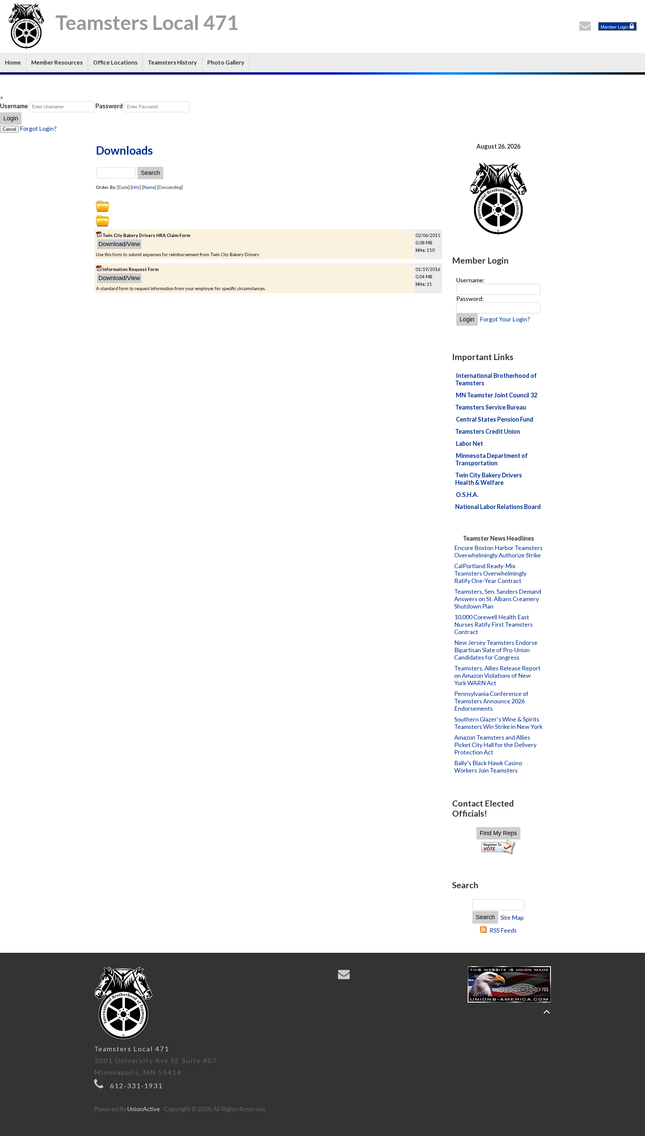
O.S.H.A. (467, 494)
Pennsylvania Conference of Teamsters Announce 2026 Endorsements (491, 701)
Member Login (615, 27)
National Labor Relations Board (498, 506)
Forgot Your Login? (505, 319)
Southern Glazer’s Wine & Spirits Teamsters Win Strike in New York (498, 722)
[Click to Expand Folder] (102, 206)
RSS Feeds (503, 930)
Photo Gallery (225, 62)
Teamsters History (172, 62)
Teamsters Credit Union (487, 431)
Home (13, 62)
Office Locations (115, 62)
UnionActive (143, 1108)
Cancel (9, 129)
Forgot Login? (38, 128)
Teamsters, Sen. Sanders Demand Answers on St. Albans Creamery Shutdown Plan (497, 599)
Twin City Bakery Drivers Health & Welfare (488, 478)
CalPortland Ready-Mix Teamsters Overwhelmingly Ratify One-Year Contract (490, 573)
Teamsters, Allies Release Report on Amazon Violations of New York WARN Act (497, 675)
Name (149, 187)
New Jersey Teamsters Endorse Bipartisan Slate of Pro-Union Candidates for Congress (496, 650)
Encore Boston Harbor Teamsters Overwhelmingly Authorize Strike (498, 551)
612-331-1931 (136, 1086)
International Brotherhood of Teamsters (496, 379)
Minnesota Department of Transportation (491, 459)
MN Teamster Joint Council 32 (496, 395)
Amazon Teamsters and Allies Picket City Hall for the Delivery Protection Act (495, 745)
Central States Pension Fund (494, 419)
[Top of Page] (547, 1011)
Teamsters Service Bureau (490, 407)
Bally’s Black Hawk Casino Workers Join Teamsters (488, 766)
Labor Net (469, 443)
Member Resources (57, 62)
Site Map (512, 917)
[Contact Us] (586, 27)
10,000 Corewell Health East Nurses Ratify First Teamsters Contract (493, 624)
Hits (136, 187)
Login (10, 118)
